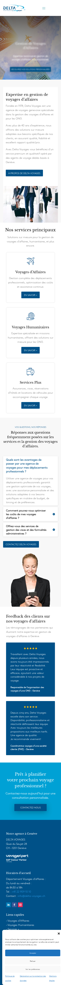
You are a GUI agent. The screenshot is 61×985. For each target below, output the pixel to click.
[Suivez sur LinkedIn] (8, 904)
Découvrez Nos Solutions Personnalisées (30, 69)
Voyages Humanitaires (21, 925)
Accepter (32, 953)
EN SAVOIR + (30, 294)
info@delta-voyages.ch (31, 896)
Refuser (33, 961)
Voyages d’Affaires (18, 920)
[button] (58, 933)
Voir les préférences (32, 969)
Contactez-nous (30, 807)
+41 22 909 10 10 (21, 891)
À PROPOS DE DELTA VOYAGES (24, 173)
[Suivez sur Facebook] (14, 904)
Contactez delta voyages (21, 544)
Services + (13, 929)
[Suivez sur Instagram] (20, 904)
